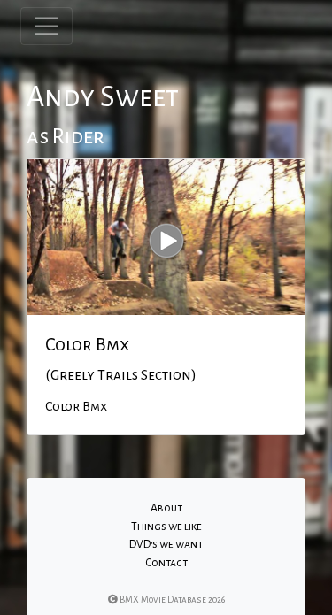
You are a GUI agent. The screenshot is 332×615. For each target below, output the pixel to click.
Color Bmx (87, 344)
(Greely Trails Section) (121, 375)
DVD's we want (166, 544)
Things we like (166, 526)
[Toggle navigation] (46, 26)
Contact (166, 563)
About (166, 508)
